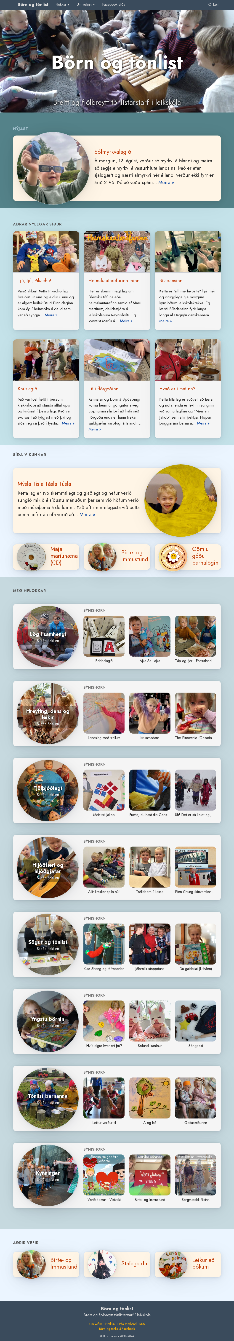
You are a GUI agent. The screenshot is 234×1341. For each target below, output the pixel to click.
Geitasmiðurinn (195, 1122)
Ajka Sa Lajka (150, 660)
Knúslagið (27, 388)
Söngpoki (196, 1045)
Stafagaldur (135, 1263)
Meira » (166, 182)
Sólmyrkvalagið (112, 152)
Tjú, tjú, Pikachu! (34, 280)
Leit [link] (215, 4)
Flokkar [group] (61, 4)
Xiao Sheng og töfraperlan (104, 968)
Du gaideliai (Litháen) (195, 968)
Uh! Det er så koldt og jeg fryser (200, 814)
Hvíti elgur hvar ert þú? (104, 1045)
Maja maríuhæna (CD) (64, 555)
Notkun (110, 1324)
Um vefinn (96, 1324)
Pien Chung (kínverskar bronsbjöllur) (203, 891)
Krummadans (150, 737)
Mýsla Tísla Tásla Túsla (44, 484)
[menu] (63, 4)
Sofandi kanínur (150, 1045)
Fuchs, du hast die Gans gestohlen (156, 814)
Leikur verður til (104, 1122)
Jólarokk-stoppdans (149, 968)
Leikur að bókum (203, 1263)
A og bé (149, 1122)
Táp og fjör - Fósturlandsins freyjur (201, 660)
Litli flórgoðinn (103, 388)
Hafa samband (127, 1324)
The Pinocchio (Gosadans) (195, 737)
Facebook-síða (113, 4)
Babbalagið (104, 660)
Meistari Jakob (104, 814)
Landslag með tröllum (104, 737)
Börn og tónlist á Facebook (117, 1328)
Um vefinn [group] (84, 4)
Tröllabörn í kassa (149, 891)
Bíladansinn (170, 280)
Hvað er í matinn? (177, 388)
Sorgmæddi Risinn (196, 1199)
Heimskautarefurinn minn (113, 280)
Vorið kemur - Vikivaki (104, 1199)
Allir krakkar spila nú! (104, 891)
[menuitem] (114, 5)
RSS (142, 1324)
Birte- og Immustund (134, 555)
